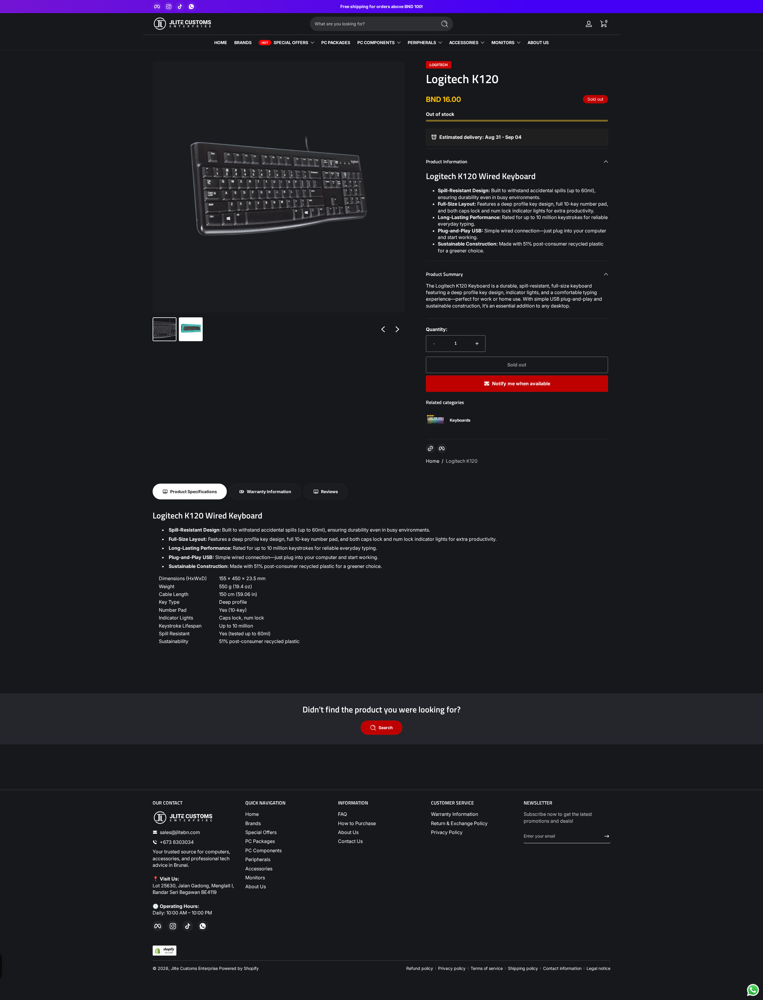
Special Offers (261, 832)
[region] (382, 6)
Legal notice (598, 968)
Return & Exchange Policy (459, 823)
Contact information (562, 968)
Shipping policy (523, 968)
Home (432, 461)
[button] (603, 23)
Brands (253, 823)
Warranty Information (454, 814)
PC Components (263, 850)
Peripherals (257, 859)
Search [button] (386, 727)
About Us (255, 886)
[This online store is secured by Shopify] (164, 950)
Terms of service (487, 968)
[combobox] (372, 24)
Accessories (258, 869)
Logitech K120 (461, 461)
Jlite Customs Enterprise (194, 968)
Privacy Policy (447, 832)
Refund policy (419, 968)
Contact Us (350, 841)
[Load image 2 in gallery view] (191, 329)
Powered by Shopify (239, 968)
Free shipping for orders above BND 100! (381, 6)
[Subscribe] (604, 836)
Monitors (255, 878)
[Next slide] (397, 329)
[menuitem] (288, 814)
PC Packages (260, 841)
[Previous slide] (383, 329)
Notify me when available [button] (521, 383)
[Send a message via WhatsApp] (753, 990)
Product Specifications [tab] (193, 491)
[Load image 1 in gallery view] (164, 329)
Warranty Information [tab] (269, 491)
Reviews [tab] (329, 491)
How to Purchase (357, 823)
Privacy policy (452, 968)
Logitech (438, 65)
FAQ (342, 814)
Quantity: (436, 329)
